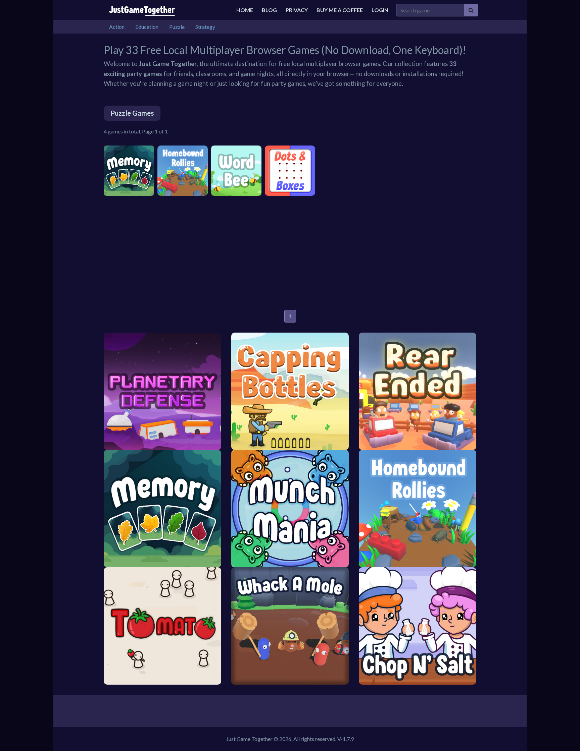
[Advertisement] (290, 253)
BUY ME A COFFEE (340, 10)
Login (380, 10)
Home (244, 10)
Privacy (297, 10)
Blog (269, 10)
